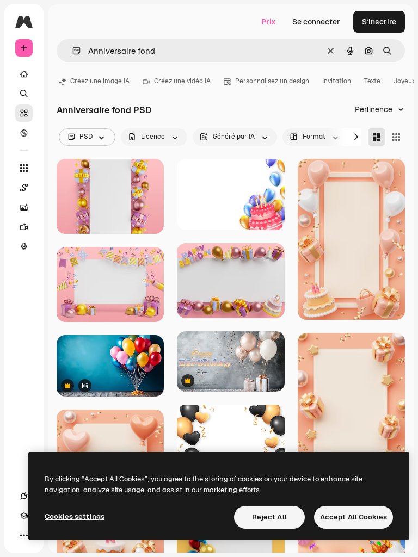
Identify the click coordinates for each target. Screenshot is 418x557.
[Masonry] (376, 137)
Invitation (336, 81)
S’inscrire (379, 22)
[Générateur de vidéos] (24, 227)
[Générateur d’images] (24, 207)
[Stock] (24, 113)
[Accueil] (24, 74)
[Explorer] (24, 132)
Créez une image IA (100, 81)
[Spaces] (24, 187)
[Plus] (24, 535)
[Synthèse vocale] (24, 246)
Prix (268, 22)
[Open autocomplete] (72, 51)
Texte (372, 81)
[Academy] (24, 515)
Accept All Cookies (353, 517)
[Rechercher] (24, 93)
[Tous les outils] (24, 168)
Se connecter (316, 22)
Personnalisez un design (272, 81)
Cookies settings (74, 516)
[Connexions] (24, 496)
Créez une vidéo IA (182, 81)
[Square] (396, 137)
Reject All (269, 517)
